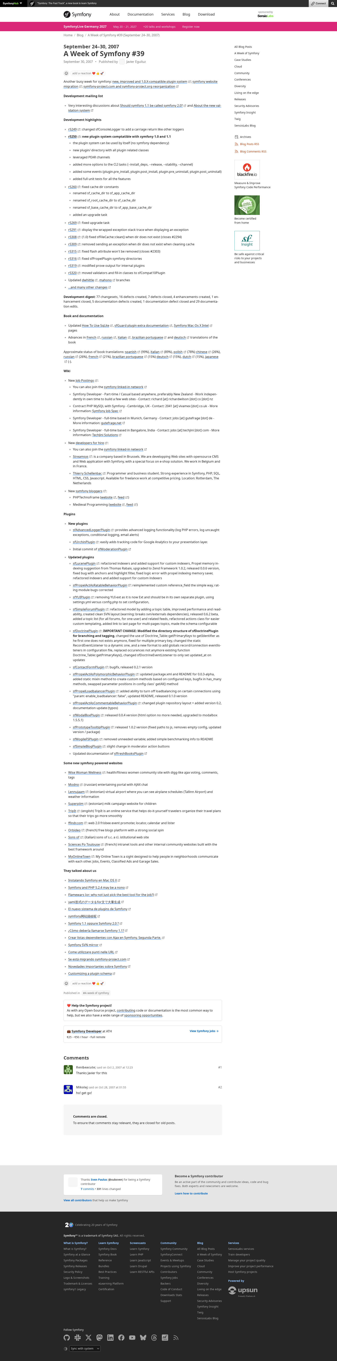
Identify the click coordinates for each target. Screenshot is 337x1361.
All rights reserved (132, 1235)
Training (103, 1277)
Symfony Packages (76, 1260)
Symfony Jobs (169, 1277)
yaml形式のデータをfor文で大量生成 (94, 902)
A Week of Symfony (246, 53)
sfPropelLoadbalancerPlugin (94, 691)
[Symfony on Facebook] (121, 1337)
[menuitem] (251, 47)
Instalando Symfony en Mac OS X (92, 880)
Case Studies (242, 60)
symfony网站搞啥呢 (82, 916)
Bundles (103, 1266)
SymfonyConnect (171, 1254)
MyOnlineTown (79, 856)
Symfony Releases (75, 1266)
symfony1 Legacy (75, 1289)
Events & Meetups (172, 1260)
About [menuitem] (115, 14)
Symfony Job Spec (105, 411)
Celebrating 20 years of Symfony (96, 1225)
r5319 (72, 265)
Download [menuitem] (206, 14)
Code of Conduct (171, 1289)
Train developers (239, 1254)
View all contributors (78, 1200)
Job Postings (85, 380)
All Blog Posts (243, 47)
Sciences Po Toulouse (84, 844)
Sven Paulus (99, 1179)
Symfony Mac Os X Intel (191, 325)
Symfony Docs (107, 1249)
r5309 (72, 244)
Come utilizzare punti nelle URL (91, 952)
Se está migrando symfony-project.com (97, 959)
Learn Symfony (108, 1243)
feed (121, 497)
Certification (106, 1289)
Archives (245, 137)
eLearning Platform (111, 1283)
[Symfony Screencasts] (165, 1337)
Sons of (73, 837)
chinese (201, 352)
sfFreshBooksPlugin (129, 753)
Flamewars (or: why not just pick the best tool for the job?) (111, 895)
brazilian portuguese (147, 337)
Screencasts (138, 1243)
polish (178, 352)
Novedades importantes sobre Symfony (97, 966)
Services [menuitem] (168, 14)
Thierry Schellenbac (87, 473)
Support (166, 1301)
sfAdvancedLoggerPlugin (91, 530)
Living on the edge (246, 93)
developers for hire (90, 443)
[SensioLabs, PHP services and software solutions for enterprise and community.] (265, 15)
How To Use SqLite (95, 325)
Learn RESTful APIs (142, 1272)
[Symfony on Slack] (77, 1337)
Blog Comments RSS (253, 151)
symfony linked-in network (123, 387)
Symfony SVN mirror (83, 945)
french (91, 337)
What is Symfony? (76, 1243)
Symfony (11, 3)
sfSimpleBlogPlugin (87, 746)
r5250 (72, 136)
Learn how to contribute (191, 1193)
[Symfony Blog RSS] (176, 1337)
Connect (321, 3)
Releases (240, 99)
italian (122, 337)
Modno (73, 784)
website (107, 497)
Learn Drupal (138, 1266)
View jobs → (204, 1031)
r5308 (72, 237)
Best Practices (107, 1272)
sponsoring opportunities (143, 1015)
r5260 (72, 187)
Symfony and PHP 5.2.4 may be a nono (96, 887)
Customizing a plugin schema (90, 973)
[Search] (332, 3)
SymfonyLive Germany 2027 (85, 26)
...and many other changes (87, 287)
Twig (237, 119)
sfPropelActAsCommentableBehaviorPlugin (105, 703)
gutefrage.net (111, 423)
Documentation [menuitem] (140, 14)
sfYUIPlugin (81, 597)
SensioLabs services (241, 1249)
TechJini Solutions (105, 435)
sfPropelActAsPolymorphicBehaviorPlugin (104, 674)
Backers (166, 1283)
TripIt (72, 811)
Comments (76, 1057)
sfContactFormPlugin (88, 667)
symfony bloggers (89, 491)
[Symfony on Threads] (154, 1337)
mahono (105, 280)
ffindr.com (75, 823)
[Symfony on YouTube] (132, 1337)
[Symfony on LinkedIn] (110, 1337)
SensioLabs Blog (245, 125)
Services (233, 1243)
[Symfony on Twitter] (88, 1337)
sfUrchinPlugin (84, 542)
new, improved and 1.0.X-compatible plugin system (149, 81)
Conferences (242, 79)
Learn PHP (136, 1254)
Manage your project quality (246, 1260)
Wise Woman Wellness (84, 772)
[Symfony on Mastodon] (99, 1337)
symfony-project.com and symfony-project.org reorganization (129, 86)
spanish (131, 352)
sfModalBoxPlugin (86, 715)
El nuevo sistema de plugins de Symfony (97, 909)
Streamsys (80, 456)
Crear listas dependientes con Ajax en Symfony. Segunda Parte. (114, 937)
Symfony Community (174, 1249)
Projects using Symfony (176, 1266)
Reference (105, 1260)
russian (107, 337)
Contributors (169, 1272)
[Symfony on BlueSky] (143, 1337)
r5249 (72, 129)
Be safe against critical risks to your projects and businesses (249, 258)
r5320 (72, 273)
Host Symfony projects (242, 1272)
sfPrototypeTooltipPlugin (91, 727)
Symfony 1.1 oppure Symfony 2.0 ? (93, 923)
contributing (126, 1010)
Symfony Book (107, 1254)
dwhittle (88, 280)
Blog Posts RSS (249, 144)
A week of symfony (96, 993)
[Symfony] (83, 14)
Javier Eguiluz (136, 62)
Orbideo (74, 830)
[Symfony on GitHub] (67, 1337)
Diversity (240, 86)
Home (68, 35)
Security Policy (73, 1272)
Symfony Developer (87, 1031)
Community (241, 73)
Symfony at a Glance (77, 1254)
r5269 (72, 223)
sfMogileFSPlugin (85, 739)
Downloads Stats (171, 1295)
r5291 (72, 230)
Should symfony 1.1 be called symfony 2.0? (151, 105)
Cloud (238, 66)
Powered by (236, 1281)
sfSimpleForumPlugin (89, 609)
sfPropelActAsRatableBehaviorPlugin (100, 585)
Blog (80, 35)
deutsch (180, 337)
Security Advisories (246, 106)
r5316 (72, 258)
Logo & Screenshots (76, 1277)
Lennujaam (76, 792)
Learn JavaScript (140, 1260)
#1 (220, 1067)
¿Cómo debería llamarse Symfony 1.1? (96, 930)
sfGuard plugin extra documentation (141, 325)
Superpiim (75, 804)
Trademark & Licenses (78, 1283)
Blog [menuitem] (186, 14)
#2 (220, 1087)
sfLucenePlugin (84, 563)
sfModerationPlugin (113, 549)
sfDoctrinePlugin (85, 631)
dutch (187, 357)
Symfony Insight (245, 112)
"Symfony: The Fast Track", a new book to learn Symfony (67, 3)
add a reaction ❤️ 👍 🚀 (88, 73)
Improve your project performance (250, 1266)
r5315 (72, 251)
